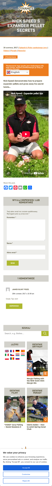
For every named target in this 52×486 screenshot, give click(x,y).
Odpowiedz (14, 306)
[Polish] (6, 359)
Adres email (12, 252)
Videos (6, 51)
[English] (6, 351)
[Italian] (6, 355)
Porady (14, 51)
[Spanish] (22, 351)
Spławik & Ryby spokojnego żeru (33, 48)
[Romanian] (12, 359)
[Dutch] (17, 355)
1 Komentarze (10, 57)
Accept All (26, 468)
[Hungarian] (22, 355)
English (15, 72)
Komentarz (11, 217)
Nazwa (10, 243)
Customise (26, 474)
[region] (26, 467)
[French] (12, 351)
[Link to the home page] (26, 8)
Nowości (22, 51)
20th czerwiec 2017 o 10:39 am (23, 294)
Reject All (26, 481)
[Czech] (12, 355)
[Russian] (17, 359)
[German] (17, 351)
